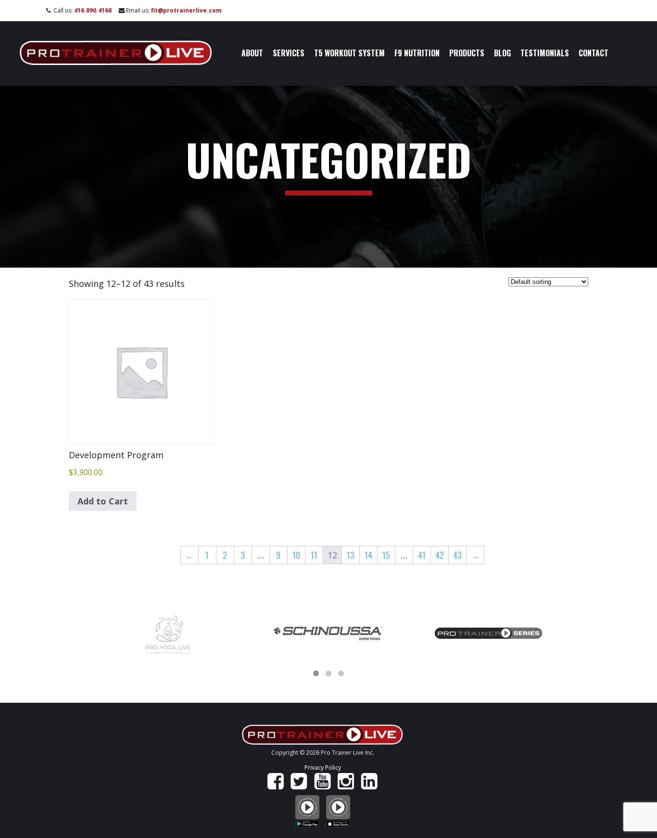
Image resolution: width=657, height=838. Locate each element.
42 (439, 555)
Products (466, 53)
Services (288, 53)
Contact (593, 53)
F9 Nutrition (417, 53)
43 (457, 555)
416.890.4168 (93, 10)
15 (386, 555)
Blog (502, 53)
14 (368, 555)
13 (350, 555)
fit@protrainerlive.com (186, 10)
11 (314, 555)
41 (422, 555)
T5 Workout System (349, 53)
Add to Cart (102, 501)
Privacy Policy (322, 767)
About (252, 53)
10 (296, 555)
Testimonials (544, 53)
